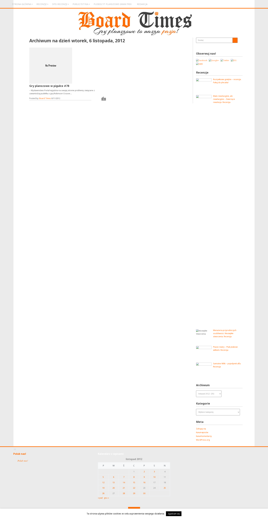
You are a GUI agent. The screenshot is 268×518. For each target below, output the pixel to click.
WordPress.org (203, 440)
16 (144, 482)
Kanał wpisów (202, 432)
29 (134, 493)
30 (144, 493)
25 (165, 487)
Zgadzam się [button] (174, 513)
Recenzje (41, 4)
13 (113, 482)
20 (113, 487)
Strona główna (21, 4)
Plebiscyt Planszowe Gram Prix (113, 4)
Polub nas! (19, 454)
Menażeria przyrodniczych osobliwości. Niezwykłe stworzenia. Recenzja (224, 333)
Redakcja (142, 4)
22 (134, 487)
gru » (106, 497)
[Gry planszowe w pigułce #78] (50, 66)
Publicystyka (80, 4)
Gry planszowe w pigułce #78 (49, 86)
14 (124, 482)
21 (124, 487)
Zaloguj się (201, 428)
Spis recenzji (59, 4)
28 (124, 493)
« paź (100, 497)
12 (103, 482)
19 (103, 487)
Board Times (45, 98)
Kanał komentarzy (204, 436)
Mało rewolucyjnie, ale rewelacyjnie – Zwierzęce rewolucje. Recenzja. (224, 99)
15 (134, 482)
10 (154, 477)
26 (103, 493)
